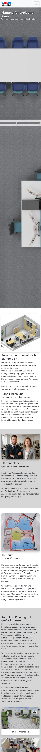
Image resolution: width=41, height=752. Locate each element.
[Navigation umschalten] (36, 3)
